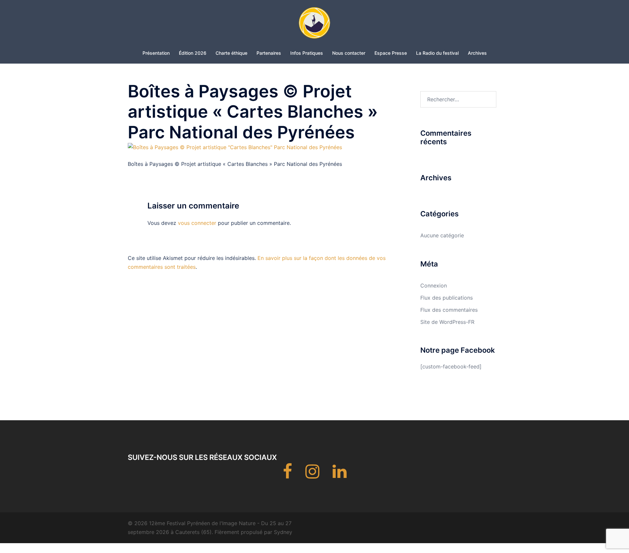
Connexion (433, 285)
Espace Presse (390, 53)
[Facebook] (287, 475)
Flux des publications (446, 297)
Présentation (156, 53)
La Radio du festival (437, 53)
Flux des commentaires (449, 309)
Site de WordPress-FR (447, 322)
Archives (477, 53)
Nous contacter (348, 53)
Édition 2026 (192, 53)
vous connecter (197, 223)
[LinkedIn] (340, 475)
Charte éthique (231, 53)
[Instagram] (312, 475)
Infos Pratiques (306, 53)
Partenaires (269, 53)
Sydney (283, 532)
